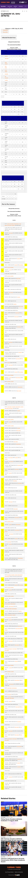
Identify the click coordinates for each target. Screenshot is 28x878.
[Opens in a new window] (23, 2)
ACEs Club (10, 6)
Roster (15, 6)
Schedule (20, 2)
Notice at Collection (19, 872)
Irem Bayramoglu (7, 576)
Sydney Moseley (11, 292)
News (26, 6)
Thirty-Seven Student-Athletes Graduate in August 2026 (11, 819)
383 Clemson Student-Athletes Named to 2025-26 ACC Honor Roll (12, 839)
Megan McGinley (16, 223)
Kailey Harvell (9, 225)
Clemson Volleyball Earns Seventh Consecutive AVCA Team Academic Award (13, 860)
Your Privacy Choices (9, 872)
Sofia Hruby (13, 225)
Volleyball (3, 817)
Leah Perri (8, 223)
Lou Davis (6, 80)
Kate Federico (7, 58)
